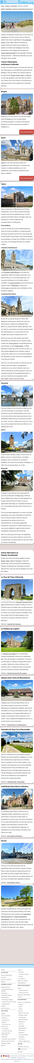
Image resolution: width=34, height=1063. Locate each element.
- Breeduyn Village (7, 999)
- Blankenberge (22, 1019)
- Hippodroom (5, 1004)
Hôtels (3, 1006)
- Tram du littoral (23, 992)
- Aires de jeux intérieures (5, 1033)
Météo (3, 982)
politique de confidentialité (16, 1059)
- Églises (3, 1022)
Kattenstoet (19, 346)
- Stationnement (23, 990)
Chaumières (5, 997)
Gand (18, 75)
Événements (22, 983)
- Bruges (20, 1004)
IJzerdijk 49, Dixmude (14, 624)
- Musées (4, 1018)
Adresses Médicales (24, 995)
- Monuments (5, 1020)
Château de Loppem (9, 654)
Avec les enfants (6, 979)
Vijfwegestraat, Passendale (15, 782)
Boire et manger (23, 981)
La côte (20, 1011)
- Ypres (20, 1009)
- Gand (20, 1006)
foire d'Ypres (14, 343)
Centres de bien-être (7, 1041)
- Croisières (4, 1029)
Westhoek (15, 285)
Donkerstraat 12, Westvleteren (16, 725)
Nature (3, 1045)
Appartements (5, 987)
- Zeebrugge (22, 1017)
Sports (20, 970)
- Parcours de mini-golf (8, 1039)
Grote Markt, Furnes (13, 882)
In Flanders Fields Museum (11, 272)
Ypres (22, 75)
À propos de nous (23, 1046)
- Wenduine (21, 1022)
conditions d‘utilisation (5, 1059)
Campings (4, 993)
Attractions (4, 1026)
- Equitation (21, 978)
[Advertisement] (17, 546)
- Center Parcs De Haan (8, 1002)
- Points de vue (6, 1024)
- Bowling (4, 1037)
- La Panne (21, 1039)
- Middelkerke (22, 1028)
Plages (3, 1013)
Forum (20, 997)
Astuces (3, 977)
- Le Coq (20, 1024)
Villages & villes (6, 1043)
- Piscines (21, 972)
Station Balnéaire (6, 975)
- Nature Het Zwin (23, 1013)
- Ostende (21, 1026)
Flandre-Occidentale (24, 1002)
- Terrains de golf (23, 974)
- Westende (21, 1030)
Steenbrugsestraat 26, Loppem (17, 673)
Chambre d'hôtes (6, 995)
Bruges (13, 75)
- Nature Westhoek (24, 1041)
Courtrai (28, 75)
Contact (20, 1052)
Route (20, 988)
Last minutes (5, 1008)
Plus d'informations (26, 132)
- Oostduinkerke (23, 1034)
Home (3, 970)
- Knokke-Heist (22, 1015)
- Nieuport (21, 1032)
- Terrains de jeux (6, 1031)
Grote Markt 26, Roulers (14, 836)
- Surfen (20, 976)
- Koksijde (21, 1037)
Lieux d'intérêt (5, 1016)
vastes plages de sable (8, 53)
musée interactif (15, 283)
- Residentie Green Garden (7, 990)
